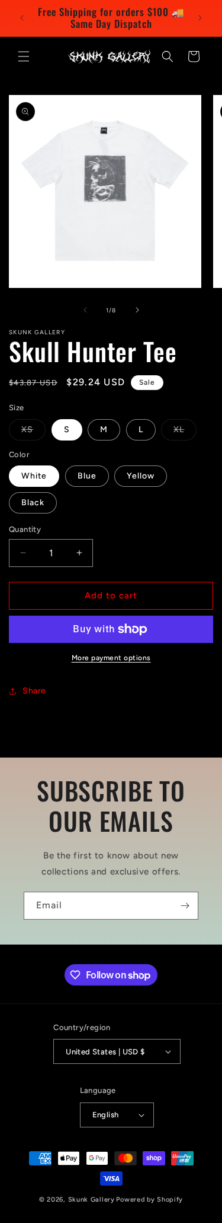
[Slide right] (137, 310)
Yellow (141, 476)
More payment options (111, 658)
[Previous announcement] (22, 18)
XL (185, 432)
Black (32, 503)
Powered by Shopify (149, 1199)
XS (33, 432)
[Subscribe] (185, 906)
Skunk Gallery (91, 1199)
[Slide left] (85, 310)
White (34, 476)
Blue (87, 476)
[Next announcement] (200, 18)
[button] (24, 56)
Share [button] (34, 691)
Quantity (25, 529)
